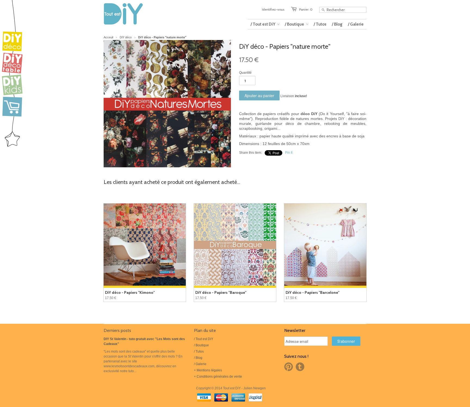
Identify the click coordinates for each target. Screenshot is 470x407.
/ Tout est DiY (203, 339)
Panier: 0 (306, 9)
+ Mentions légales (208, 370)
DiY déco (126, 37)
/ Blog (198, 358)
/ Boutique (201, 345)
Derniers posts (117, 330)
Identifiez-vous (273, 9)
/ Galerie (200, 364)
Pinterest (288, 366)
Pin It (288, 153)
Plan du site (205, 330)
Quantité (245, 73)
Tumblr (300, 366)
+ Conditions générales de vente (218, 376)
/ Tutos (199, 351)
